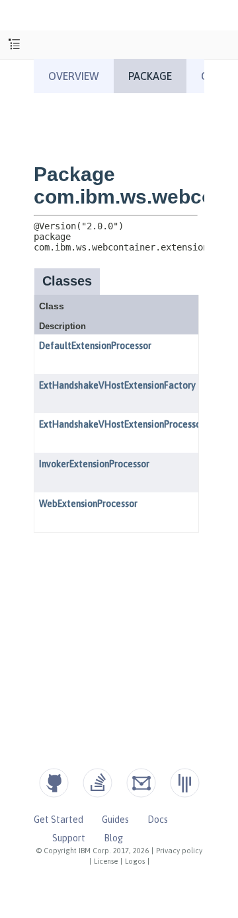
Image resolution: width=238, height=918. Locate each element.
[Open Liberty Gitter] (185, 783)
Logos (135, 861)
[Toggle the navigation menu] (14, 44)
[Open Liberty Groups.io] (141, 783)
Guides (115, 819)
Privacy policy (179, 851)
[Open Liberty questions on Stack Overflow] (97, 783)
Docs (157, 819)
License (106, 861)
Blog (113, 838)
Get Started (58, 819)
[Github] (54, 783)
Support (68, 838)
